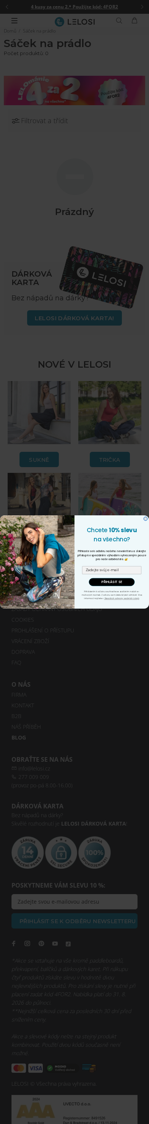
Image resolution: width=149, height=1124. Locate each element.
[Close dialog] (145, 519)
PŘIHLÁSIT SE (111, 582)
